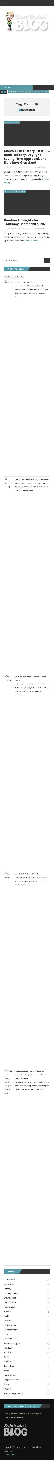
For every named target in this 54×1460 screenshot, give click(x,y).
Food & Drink (26, 1307)
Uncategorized (26, 1375)
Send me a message (14, 1417)
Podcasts (26, 1339)
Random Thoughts (15, 191)
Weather (26, 1389)
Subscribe (9, 1454)
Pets (26, 1334)
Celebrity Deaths (26, 1293)
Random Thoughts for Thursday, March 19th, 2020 (25, 222)
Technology (26, 1366)
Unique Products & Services (26, 1379)
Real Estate (26, 1348)
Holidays (26, 1320)
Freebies (26, 1311)
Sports (26, 1357)
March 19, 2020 (25, 229)
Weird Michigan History (38, 92)
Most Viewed (21, 277)
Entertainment (26, 1298)
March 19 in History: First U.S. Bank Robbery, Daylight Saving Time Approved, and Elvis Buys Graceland (27, 157)
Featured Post (16, 92)
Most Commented (10, 277)
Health (26, 1316)
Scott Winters (11, 167)
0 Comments (40, 167)
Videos (26, 1384)
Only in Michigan (26, 1329)
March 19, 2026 (25, 167)
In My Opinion (26, 1325)
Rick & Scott (26, 1352)
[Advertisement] (27, 61)
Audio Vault (26, 1284)
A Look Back (11, 122)
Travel (26, 1370)
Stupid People (26, 1361)
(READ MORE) (32, 240)
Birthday (26, 1288)
